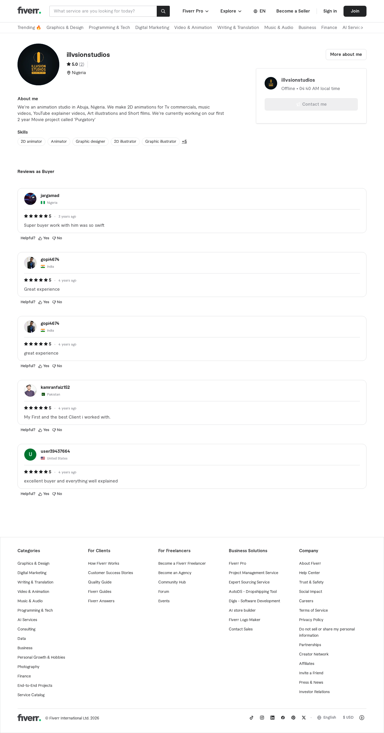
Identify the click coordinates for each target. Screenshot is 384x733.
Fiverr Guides (99, 592)
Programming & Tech (109, 28)
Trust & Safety (311, 582)
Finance (329, 28)
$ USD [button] (348, 717)
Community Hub (172, 582)
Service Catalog (31, 695)
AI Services (27, 620)
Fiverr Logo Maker (244, 620)
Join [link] (355, 11)
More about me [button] (346, 54)
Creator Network (314, 654)
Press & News (311, 682)
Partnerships (310, 645)
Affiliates (306, 664)
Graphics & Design (65, 28)
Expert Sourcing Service (249, 582)
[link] (251, 717)
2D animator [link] (31, 142)
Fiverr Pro (237, 563)
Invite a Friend (311, 673)
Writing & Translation (238, 28)
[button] (196, 11)
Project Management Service (253, 573)
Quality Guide (100, 582)
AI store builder (242, 610)
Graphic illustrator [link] (160, 142)
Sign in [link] (330, 11)
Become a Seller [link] (293, 11)
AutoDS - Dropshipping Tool (253, 592)
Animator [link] (59, 142)
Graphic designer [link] (90, 142)
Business (307, 28)
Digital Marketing (152, 28)
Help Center (309, 573)
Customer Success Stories (110, 573)
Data (22, 639)
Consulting (26, 629)
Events (164, 601)
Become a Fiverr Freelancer (182, 563)
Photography (28, 667)
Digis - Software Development (254, 601)
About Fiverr (310, 563)
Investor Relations (314, 692)
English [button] (329, 717)
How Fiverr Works (103, 563)
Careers (306, 601)
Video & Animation (193, 28)
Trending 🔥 (29, 28)
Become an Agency (174, 573)
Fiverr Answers (101, 601)
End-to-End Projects (35, 686)
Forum (163, 592)
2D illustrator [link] (125, 142)
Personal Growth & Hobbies (41, 657)
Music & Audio (278, 28)
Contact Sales (241, 629)
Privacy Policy (311, 620)
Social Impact (310, 592)
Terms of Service (313, 610)
